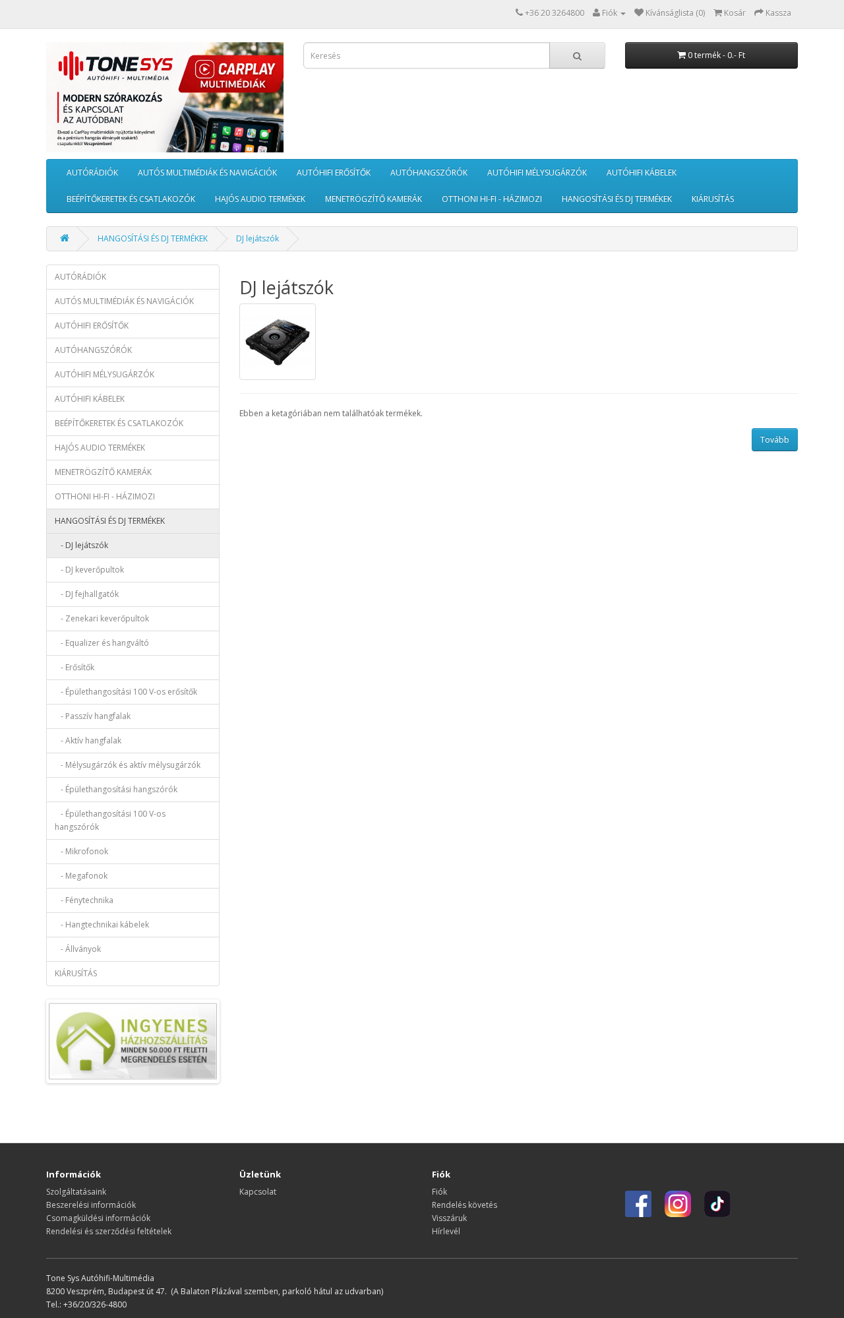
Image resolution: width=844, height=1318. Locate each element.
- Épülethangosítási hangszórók (116, 789)
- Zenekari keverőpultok (102, 618)
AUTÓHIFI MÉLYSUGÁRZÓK (537, 172)
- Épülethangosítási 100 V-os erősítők (126, 691)
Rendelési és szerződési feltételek (108, 1231)
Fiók (439, 1191)
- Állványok (78, 949)
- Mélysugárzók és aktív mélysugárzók (127, 764)
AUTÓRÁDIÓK (92, 172)
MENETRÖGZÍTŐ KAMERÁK (373, 198)
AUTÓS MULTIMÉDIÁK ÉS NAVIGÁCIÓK (207, 172)
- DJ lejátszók (81, 545)
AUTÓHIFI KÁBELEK (642, 172)
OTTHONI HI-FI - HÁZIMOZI (492, 198)
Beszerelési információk (91, 1204)
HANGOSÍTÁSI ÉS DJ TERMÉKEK (617, 198)
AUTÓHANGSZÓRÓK (428, 172)
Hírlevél (446, 1231)
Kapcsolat (257, 1191)
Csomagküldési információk (98, 1218)
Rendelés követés (464, 1204)
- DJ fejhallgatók (87, 594)
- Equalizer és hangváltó (102, 642)
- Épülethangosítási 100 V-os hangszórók (110, 820)
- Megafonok (81, 875)
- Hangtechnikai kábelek (102, 924)
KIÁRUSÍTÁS (713, 198)
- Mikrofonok (81, 851)
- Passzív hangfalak (93, 716)
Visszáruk (449, 1218)
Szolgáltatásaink (76, 1191)
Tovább (774, 439)
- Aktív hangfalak (88, 740)
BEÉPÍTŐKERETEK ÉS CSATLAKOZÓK (131, 198)
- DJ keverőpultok (89, 569)
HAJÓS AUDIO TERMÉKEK (260, 198)
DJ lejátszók (257, 238)
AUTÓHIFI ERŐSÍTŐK (334, 172)
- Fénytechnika (84, 900)
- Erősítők (74, 667)
